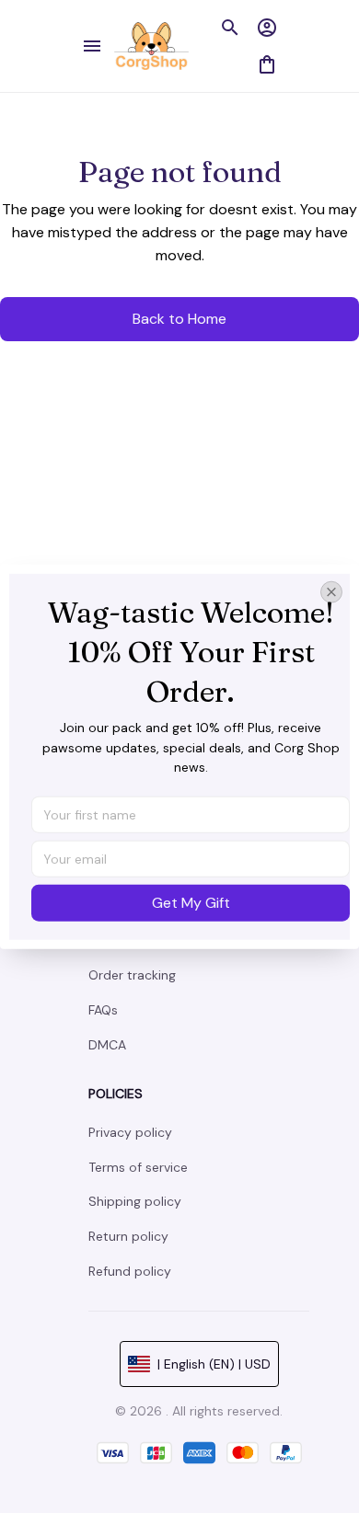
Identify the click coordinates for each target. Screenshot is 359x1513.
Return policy (128, 1236)
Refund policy (129, 1271)
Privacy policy (130, 1132)
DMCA (107, 1045)
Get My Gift (191, 902)
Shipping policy (134, 1201)
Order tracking (132, 975)
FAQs (103, 1010)
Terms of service (138, 1167)
